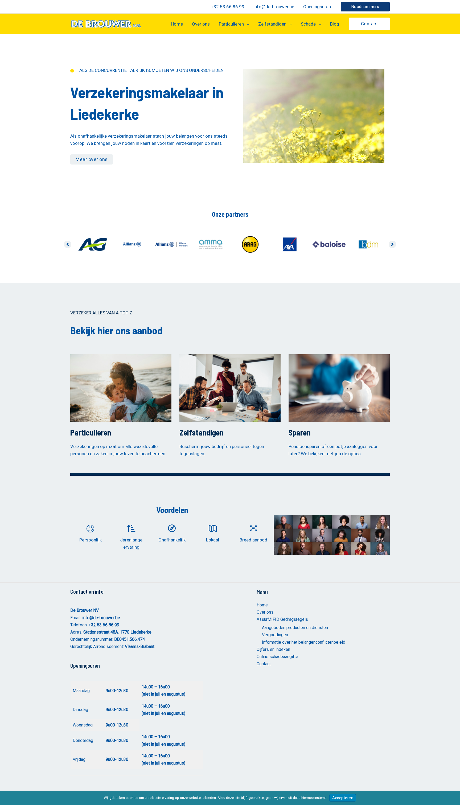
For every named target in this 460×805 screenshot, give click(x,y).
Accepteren (342, 798)
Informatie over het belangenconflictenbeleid (303, 642)
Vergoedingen (275, 634)
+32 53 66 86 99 (104, 624)
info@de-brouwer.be (101, 617)
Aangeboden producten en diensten (295, 627)
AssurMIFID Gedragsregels (282, 619)
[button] (365, 6)
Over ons (265, 612)
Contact (264, 663)
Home (262, 604)
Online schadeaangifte (277, 656)
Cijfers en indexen (273, 649)
